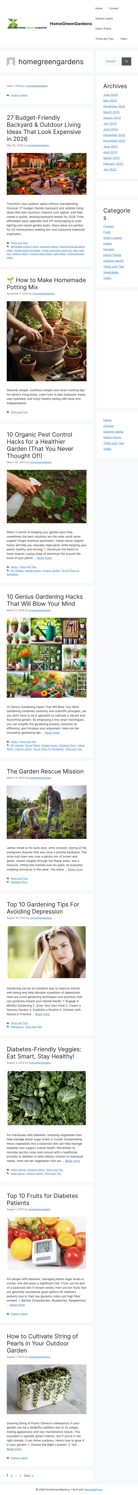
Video (123, 38)
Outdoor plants (104, 18)
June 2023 (110, 146)
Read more (44, 558)
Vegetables (111, 272)
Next (29, 1475)
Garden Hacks (33, 570)
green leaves (18, 1173)
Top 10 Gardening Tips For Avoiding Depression (43, 908)
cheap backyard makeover (57, 250)
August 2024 (112, 118)
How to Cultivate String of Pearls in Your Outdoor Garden (42, 1343)
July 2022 (109, 169)
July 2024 (110, 123)
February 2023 (113, 163)
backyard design (49, 246)
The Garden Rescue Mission (45, 771)
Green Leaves (18, 1169)
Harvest (108, 249)
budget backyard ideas (27, 250)
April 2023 (110, 152)
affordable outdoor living (24, 246)
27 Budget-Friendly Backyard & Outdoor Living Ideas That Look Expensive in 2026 (44, 128)
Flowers (108, 226)
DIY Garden (17, 570)
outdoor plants (23, 749)
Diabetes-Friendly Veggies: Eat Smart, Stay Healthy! (44, 1053)
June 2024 (110, 129)
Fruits (107, 232)
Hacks (14, 566)
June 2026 (110, 95)
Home (98, 8)
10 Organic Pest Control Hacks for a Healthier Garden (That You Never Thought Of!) (40, 445)
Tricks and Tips (104, 38)
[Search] (126, 61)
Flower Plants (32, 745)
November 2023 (114, 140)
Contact (113, 8)
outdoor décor (20, 253)
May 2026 (110, 100)
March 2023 (111, 158)
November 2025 (114, 106)
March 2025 (111, 112)
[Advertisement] (117, 349)
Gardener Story (67, 745)
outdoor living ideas (41, 253)
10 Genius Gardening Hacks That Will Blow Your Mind (45, 600)
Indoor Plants (103, 28)
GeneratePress (93, 1489)
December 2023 (114, 135)
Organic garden (51, 570)
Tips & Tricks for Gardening (48, 749)
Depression (17, 1026)
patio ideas (59, 253)
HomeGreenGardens (71, 23)
